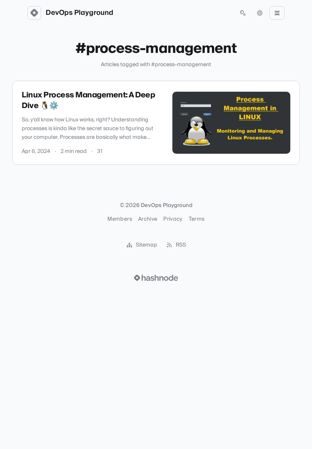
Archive (147, 219)
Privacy (172, 219)
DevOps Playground (79, 13)
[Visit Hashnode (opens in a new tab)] (156, 277)
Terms (197, 219)
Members (119, 219)
